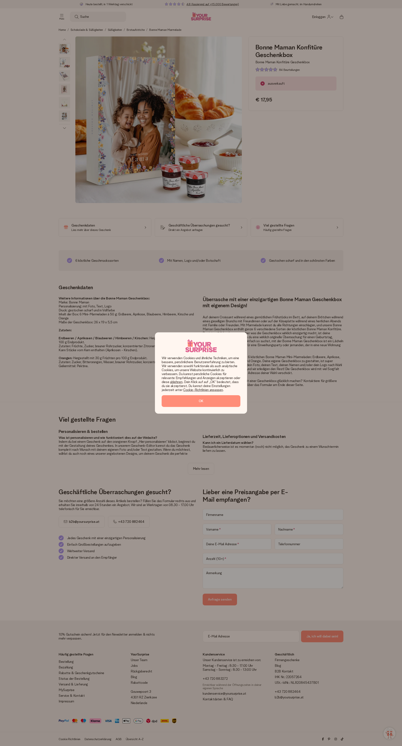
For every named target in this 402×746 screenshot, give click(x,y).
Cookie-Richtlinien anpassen (203, 390)
